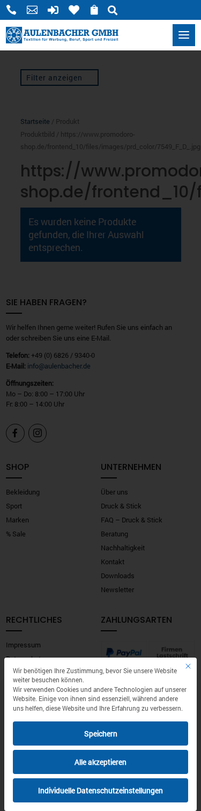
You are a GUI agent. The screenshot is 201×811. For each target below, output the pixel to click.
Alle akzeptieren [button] (100, 762)
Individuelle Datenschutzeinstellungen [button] (100, 790)
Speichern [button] (100, 733)
